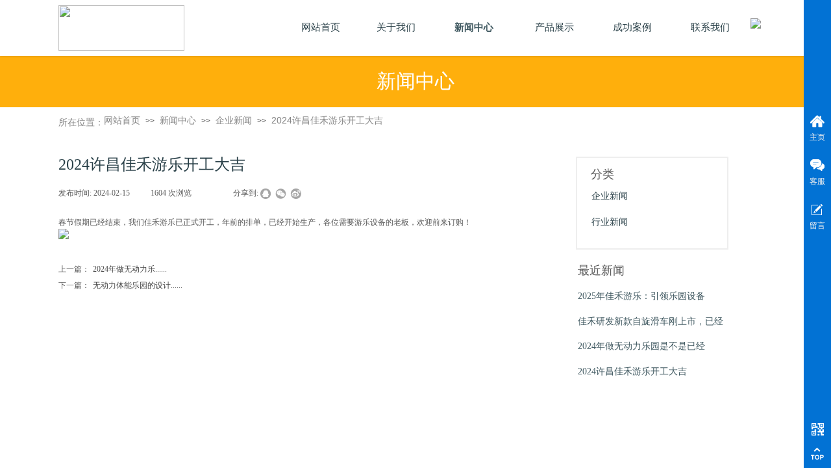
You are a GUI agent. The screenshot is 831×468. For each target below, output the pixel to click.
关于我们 (396, 27)
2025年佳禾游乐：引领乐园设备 (641, 296)
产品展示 (554, 27)
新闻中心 (178, 120)
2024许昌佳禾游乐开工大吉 (327, 120)
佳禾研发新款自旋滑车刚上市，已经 (650, 321)
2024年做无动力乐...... (112, 269)
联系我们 (710, 27)
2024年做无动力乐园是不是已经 (641, 346)
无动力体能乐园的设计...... (120, 285)
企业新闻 (234, 120)
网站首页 (122, 120)
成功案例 (632, 27)
